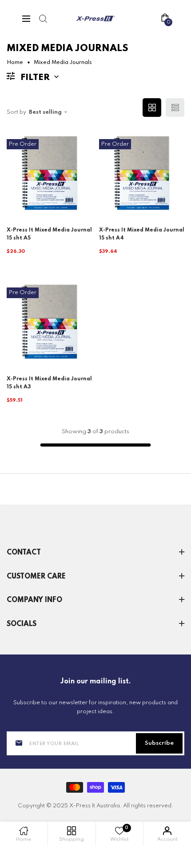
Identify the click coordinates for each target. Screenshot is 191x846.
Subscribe (159, 743)
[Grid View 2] (152, 107)
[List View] (175, 107)
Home (15, 62)
